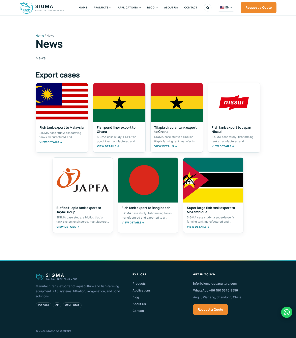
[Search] (207, 7)
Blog (151, 7)
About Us (171, 7)
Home (83, 7)
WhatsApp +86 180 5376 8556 (215, 290)
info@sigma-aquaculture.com (215, 283)
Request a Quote (258, 7)
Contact (190, 7)
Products (101, 7)
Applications (128, 7)
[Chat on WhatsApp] (286, 312)
